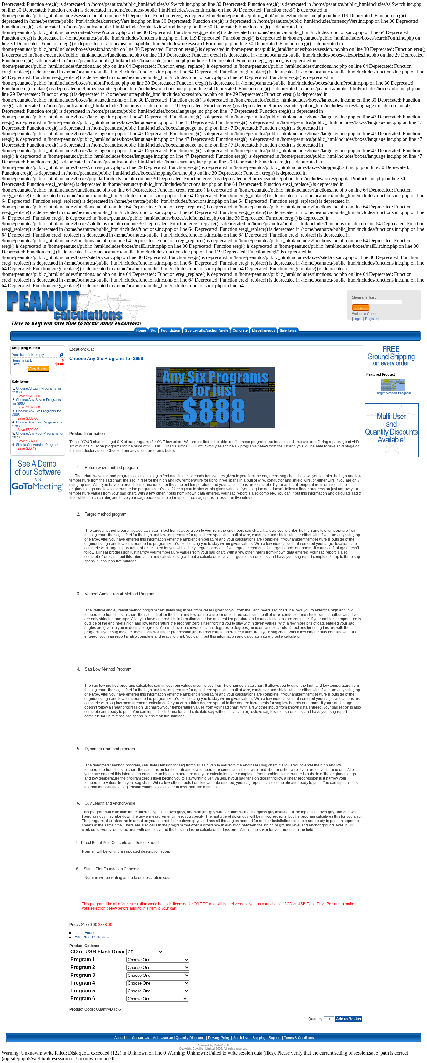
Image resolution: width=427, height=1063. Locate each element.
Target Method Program (393, 393)
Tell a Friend (85, 933)
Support (275, 1038)
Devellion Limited (204, 1048)
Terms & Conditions (299, 1038)
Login (357, 319)
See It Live (241, 1038)
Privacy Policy (219, 1038)
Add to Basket (348, 1019)
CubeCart (220, 1045)
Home (141, 330)
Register (371, 319)
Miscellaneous (263, 330)
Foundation (170, 330)
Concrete (240, 330)
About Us (121, 1038)
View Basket (38, 369)
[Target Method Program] (393, 389)
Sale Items (288, 330)
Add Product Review (92, 937)
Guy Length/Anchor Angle (206, 330)
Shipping (259, 1038)
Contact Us (140, 1038)
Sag (153, 330)
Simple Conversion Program (37, 445)
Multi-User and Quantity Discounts (179, 1038)
